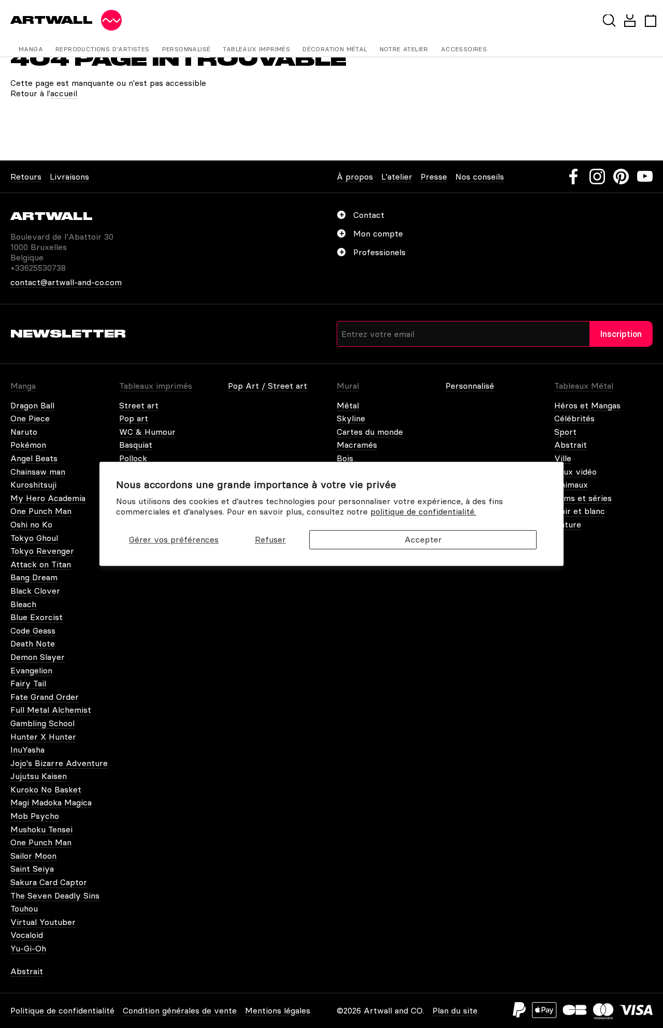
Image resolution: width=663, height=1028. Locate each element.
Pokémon (28, 444)
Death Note (32, 643)
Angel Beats (33, 458)
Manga (31, 49)
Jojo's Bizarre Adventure (59, 763)
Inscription (621, 334)
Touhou (24, 908)
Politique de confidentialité (62, 1010)
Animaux (571, 484)
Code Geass (32, 630)
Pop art (133, 418)
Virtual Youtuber (43, 922)
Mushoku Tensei (41, 829)
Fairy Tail (28, 683)
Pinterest (621, 176)
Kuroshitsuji (33, 484)
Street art (138, 405)
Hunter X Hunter (43, 736)
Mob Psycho (34, 816)
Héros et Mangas (587, 405)
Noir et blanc (579, 511)
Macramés (357, 444)
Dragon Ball (32, 405)
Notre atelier (404, 49)
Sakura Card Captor (48, 882)
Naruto (23, 432)
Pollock (133, 458)
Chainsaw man (37, 471)
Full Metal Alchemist (50, 709)
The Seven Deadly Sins (54, 895)
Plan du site (455, 1010)
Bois (345, 458)
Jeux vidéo (575, 471)
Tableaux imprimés (256, 49)
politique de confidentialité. (423, 512)
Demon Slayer (37, 657)
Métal (348, 405)
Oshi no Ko (31, 524)
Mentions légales (277, 1010)
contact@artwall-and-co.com (66, 282)
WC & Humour (147, 432)
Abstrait (570, 444)
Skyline (351, 418)
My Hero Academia (47, 498)
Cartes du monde (370, 432)
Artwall (51, 19)
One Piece (30, 418)
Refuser (270, 539)
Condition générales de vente (180, 1010)
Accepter (423, 539)
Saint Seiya (32, 868)
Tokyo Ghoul (34, 538)
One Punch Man (40, 511)
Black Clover (35, 590)
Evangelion (31, 670)
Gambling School (42, 723)
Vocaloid (26, 935)
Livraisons (69, 176)
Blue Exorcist (36, 617)
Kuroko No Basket (45, 789)
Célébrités (574, 418)
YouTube (645, 176)
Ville (562, 458)
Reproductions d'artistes (102, 49)
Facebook (573, 176)
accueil (63, 93)
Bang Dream (33, 577)
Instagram (597, 176)
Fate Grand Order (44, 697)
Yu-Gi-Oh (28, 948)
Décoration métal (334, 49)
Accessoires (464, 49)
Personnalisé (186, 49)
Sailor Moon (33, 855)
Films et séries (583, 498)
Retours (25, 176)
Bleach (23, 604)
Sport (565, 432)
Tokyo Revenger (42, 551)
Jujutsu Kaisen (38, 776)
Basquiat (135, 444)
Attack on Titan (40, 564)
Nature (567, 524)
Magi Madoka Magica (51, 802)
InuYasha (27, 749)
